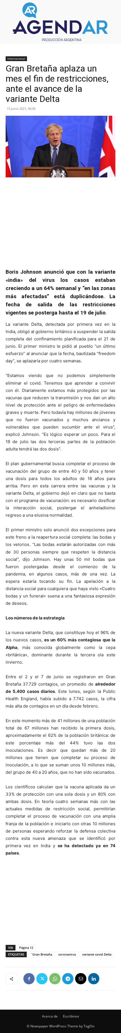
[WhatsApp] (54, 978)
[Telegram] (67, 978)
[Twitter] (42, 978)
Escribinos (71, 1016)
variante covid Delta (96, 954)
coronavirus (67, 954)
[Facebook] (29, 978)
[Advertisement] (60, 220)
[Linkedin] (93, 978)
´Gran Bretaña (41, 954)
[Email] (80, 978)
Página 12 (26, 947)
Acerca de (50, 1016)
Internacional (16, 59)
